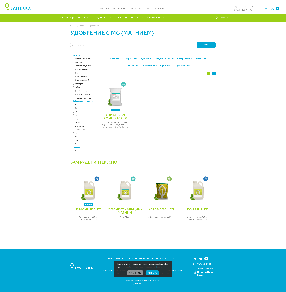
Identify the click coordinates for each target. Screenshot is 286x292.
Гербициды (132, 58)
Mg (76, 133)
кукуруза (78, 62)
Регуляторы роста (165, 58)
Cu (76, 108)
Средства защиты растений (73, 18)
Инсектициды (150, 65)
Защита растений (124, 18)
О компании (103, 9)
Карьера (148, 9)
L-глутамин (79, 126)
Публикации (135, 9)
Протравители (182, 65)
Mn (76, 137)
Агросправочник (151, 18)
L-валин (78, 122)
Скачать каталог (116, 259)
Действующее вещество (83, 101)
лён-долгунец (82, 76)
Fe (76, 111)
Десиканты (146, 58)
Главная (73, 26)
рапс (79, 73)
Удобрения (102, 18)
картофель (79, 83)
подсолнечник (82, 69)
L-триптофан (80, 129)
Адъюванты (133, 65)
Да (76, 150)
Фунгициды (166, 65)
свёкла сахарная (83, 91)
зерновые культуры (83, 58)
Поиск (206, 45)
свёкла (78, 87)
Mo (76, 140)
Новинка (76, 147)
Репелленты (201, 58)
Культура (77, 55)
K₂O (76, 115)
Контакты (159, 9)
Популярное (116, 58)
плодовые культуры (83, 98)
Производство (119, 9)
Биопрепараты (184, 58)
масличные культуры (83, 66)
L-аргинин (79, 119)
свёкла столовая (83, 94)
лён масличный (83, 80)
